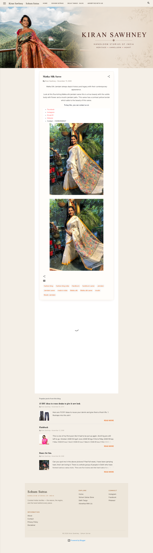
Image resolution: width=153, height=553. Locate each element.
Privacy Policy (33, 522)
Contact (31, 519)
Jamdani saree (49, 290)
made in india (62, 290)
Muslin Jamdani (49, 295)
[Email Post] (44, 281)
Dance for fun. (45, 452)
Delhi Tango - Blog (75, 3)
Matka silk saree (86, 290)
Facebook (112, 497)
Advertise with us (95, 3)
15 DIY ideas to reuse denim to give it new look (59, 403)
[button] (108, 77)
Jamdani (100, 286)
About (30, 516)
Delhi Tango (83, 500)
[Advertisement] (142, 101)
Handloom (76, 286)
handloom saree (88, 286)
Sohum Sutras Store (86, 497)
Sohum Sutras (32, 3)
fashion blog (48, 286)
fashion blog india (62, 286)
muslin (97, 290)
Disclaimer (31, 525)
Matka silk (74, 290)
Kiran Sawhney (16, 3)
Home (45, 3)
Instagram (112, 494)
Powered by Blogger (77, 540)
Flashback (43, 427)
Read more (109, 420)
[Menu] (4, 3)
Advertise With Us (85, 504)
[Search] (148, 3)
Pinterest (112, 500)
